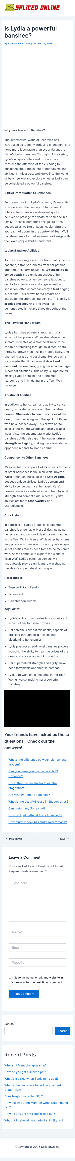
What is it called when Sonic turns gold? (31, 1078)
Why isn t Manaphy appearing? (25, 1065)
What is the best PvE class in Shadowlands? (38, 801)
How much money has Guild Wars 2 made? (37, 822)
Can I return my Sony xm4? (26, 808)
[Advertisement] (37, 86)
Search (9, 1023)
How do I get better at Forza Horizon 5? (35, 815)
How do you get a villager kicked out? (29, 1114)
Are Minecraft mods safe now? (29, 795)
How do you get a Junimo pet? (25, 1072)
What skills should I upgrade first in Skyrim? (33, 1120)
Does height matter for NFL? (23, 1096)
